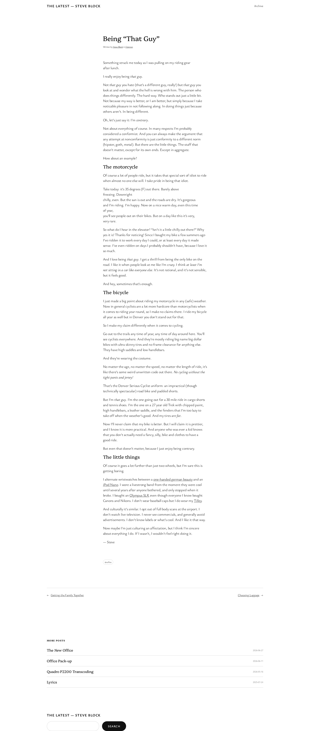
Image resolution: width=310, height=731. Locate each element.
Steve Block (118, 46)
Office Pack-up (59, 661)
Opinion (129, 46)
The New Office (60, 650)
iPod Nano (110, 484)
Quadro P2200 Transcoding (70, 672)
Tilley (198, 500)
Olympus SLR (139, 495)
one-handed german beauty (173, 479)
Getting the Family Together (67, 595)
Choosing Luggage (248, 595)
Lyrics (52, 682)
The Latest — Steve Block (74, 6)
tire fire (108, 562)
